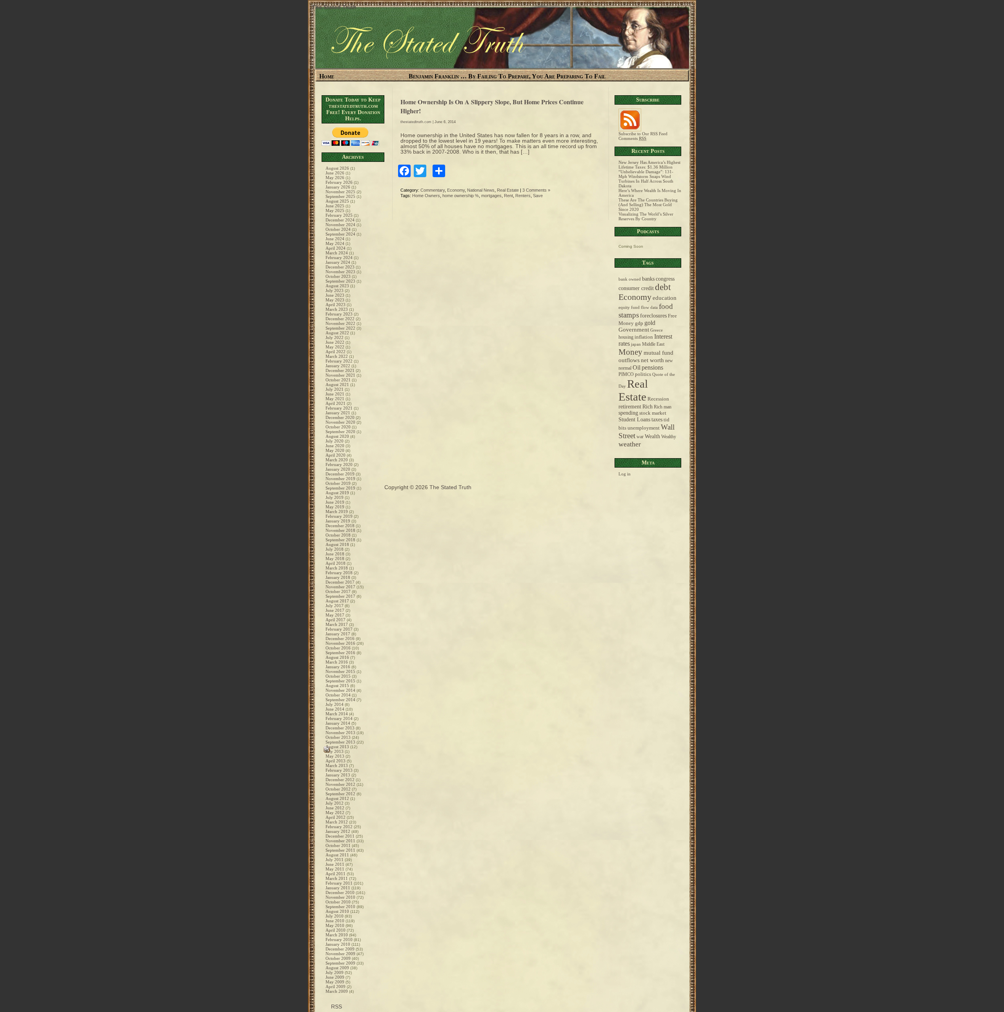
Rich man (662, 407)
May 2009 (335, 981)
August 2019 (337, 492)
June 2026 (335, 172)
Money (630, 352)
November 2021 (340, 375)
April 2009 (336, 986)
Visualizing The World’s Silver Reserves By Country (645, 216)
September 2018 (340, 539)
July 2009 (335, 972)
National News (481, 190)
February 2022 (339, 361)
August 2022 (337, 332)
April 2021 (336, 403)
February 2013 (339, 770)
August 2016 (337, 657)
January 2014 (338, 723)
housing (625, 337)
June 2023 (335, 295)
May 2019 (335, 506)
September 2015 (340, 680)
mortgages (491, 195)
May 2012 (335, 812)
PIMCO (626, 374)
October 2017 (338, 591)
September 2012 (340, 793)
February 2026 (339, 182)
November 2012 (340, 784)
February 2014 (339, 718)
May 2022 (335, 347)
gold (649, 322)
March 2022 (337, 356)
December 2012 (340, 779)
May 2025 (335, 210)
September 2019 (340, 488)
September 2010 (340, 906)
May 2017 (335, 615)
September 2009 (340, 963)
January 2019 (338, 521)
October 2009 (338, 958)
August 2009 (337, 967)
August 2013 (337, 746)
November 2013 (340, 732)
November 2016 (340, 643)
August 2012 (337, 798)
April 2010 (336, 930)
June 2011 (335, 864)
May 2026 (335, 177)
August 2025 (337, 201)
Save (538, 195)
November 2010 (340, 897)
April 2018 (336, 563)
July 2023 (335, 290)
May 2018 (335, 558)
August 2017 (337, 600)
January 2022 (338, 365)
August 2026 (337, 168)
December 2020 (340, 417)
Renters (523, 195)
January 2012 (338, 831)
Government (633, 329)
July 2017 (335, 605)
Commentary (432, 190)
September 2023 (340, 281)
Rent (508, 195)
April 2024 (336, 248)
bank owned (629, 279)
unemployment (644, 428)
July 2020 (335, 441)
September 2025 (340, 196)
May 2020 (335, 450)
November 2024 (340, 224)
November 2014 (340, 690)
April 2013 (336, 760)
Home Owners (426, 195)
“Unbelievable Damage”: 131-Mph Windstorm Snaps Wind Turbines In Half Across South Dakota (645, 178)
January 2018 (338, 577)
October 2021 (338, 379)
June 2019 (335, 502)
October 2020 (338, 426)
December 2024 (340, 220)
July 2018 (335, 549)
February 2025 (339, 215)
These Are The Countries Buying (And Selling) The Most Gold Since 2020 (648, 205)
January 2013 (338, 775)
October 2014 (338, 695)
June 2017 (335, 610)
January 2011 (338, 887)
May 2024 (335, 243)
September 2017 (340, 596)
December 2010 (340, 892)
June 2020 (335, 445)
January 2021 (338, 412)
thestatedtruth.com (415, 122)
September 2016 (340, 652)
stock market (652, 413)
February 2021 (339, 408)
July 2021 (335, 389)
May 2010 (335, 925)
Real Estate (508, 190)
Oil (636, 367)
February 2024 (339, 257)
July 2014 (335, 704)
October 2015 (338, 676)
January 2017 (338, 633)
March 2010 (337, 934)
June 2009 (335, 977)
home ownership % (460, 195)
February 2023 (339, 314)
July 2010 (335, 916)
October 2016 (338, 648)
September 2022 (340, 328)
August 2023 (337, 285)
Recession (658, 399)
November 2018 (340, 530)
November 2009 (340, 953)
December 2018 (340, 525)
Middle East (653, 344)
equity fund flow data (638, 307)
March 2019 (337, 511)
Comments (632, 138)
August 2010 (337, 911)
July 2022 (335, 337)
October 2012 (338, 789)
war (640, 436)
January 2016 (338, 666)
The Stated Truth (334, 7)
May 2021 (335, 398)
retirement (629, 406)
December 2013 (340, 727)
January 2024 (338, 262)
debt (663, 287)
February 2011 (339, 883)
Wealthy (668, 436)
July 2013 (335, 751)
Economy (456, 190)
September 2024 (340, 234)
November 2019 (340, 478)
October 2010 (338, 902)
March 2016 (337, 662)
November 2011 (340, 840)
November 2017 (340, 586)
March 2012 (337, 822)
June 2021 (335, 394)
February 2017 (339, 629)
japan (636, 344)
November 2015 (340, 671)
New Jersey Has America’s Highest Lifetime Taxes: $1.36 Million (649, 164)
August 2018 (337, 544)
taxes (656, 419)
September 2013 (340, 742)
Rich (647, 406)
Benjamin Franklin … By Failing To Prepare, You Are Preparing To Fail (507, 76)
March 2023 (337, 309)
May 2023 (335, 299)
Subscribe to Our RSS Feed (643, 133)
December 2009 (340, 949)
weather (629, 444)
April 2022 (336, 351)
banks (648, 279)
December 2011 (340, 836)
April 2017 (336, 619)
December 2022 (340, 318)
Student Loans (634, 420)
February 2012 (339, 826)
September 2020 (340, 431)
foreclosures (653, 315)
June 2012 (335, 807)
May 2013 (335, 756)
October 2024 (338, 229)
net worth (652, 360)
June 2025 (335, 205)
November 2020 (340, 422)
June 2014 (335, 709)
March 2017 (337, 624)
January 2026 (338, 187)
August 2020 (337, 436)
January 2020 (338, 469)
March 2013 (337, 765)
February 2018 (339, 572)
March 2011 (337, 878)
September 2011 (340, 850)
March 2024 (337, 252)
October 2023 (338, 276)
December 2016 (340, 638)
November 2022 (340, 323)
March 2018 (337, 568)
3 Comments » (536, 190)
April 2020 (336, 455)
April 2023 (336, 304)
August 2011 (337, 854)
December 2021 (340, 370)
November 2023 (340, 271)
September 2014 (340, 699)
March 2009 (337, 991)
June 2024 (335, 238)
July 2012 (335, 803)
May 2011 (335, 869)
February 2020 (339, 464)
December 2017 (340, 582)
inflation (644, 337)
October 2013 (338, 737)
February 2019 (339, 516)
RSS (335, 1006)
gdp (639, 323)
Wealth (652, 436)
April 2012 (336, 817)
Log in (624, 474)
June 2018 (335, 553)
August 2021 (337, 384)
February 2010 (339, 939)
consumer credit (636, 288)
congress (665, 279)
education (665, 298)
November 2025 (340, 191)
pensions (652, 367)
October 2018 (338, 535)
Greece (656, 330)
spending (628, 413)
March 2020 (337, 459)
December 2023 (340, 267)
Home (326, 76)
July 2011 (335, 859)
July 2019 (335, 497)
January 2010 (338, 944)
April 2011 (336, 873)
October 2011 (338, 845)
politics (643, 374)
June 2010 (335, 920)
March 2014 (337, 713)
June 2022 (335, 342)
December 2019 (340, 474)
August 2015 (337, 685)
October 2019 (338, 483)
